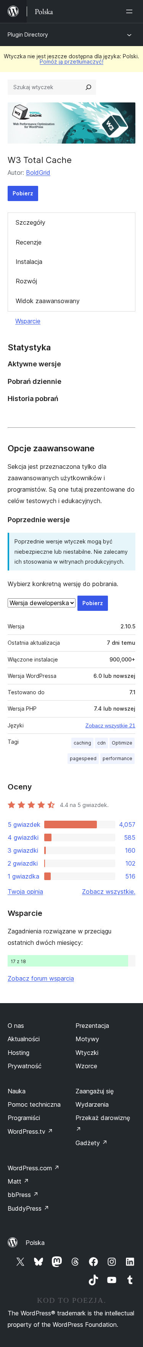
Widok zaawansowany (48, 301)
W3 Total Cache (40, 160)
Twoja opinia (25, 891)
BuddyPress (28, 1208)
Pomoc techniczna (34, 1104)
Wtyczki (87, 1052)
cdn (101, 743)
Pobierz (23, 193)
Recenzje (29, 242)
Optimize (122, 743)
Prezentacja (92, 1025)
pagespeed (83, 758)
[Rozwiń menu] (131, 11)
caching (82, 743)
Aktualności (24, 1039)
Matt (18, 1181)
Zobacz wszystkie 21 (110, 725)
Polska (35, 1242)
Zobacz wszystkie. (108, 891)
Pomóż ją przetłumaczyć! (71, 61)
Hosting (18, 1052)
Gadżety (92, 1143)
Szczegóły (30, 222)
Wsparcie (27, 321)
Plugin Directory (28, 34)
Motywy (87, 1039)
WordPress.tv (30, 1131)
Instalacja (29, 261)
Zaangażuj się (95, 1091)
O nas (16, 1025)
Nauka (17, 1091)
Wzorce (86, 1066)
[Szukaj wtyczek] (88, 87)
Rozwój (26, 281)
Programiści (24, 1118)
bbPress (23, 1194)
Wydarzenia (92, 1104)
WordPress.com (33, 1168)
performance (117, 758)
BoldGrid (38, 172)
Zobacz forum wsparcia (41, 978)
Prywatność (25, 1066)
